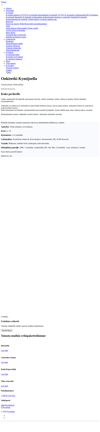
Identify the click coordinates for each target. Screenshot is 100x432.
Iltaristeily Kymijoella (23, 17)
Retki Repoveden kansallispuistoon (33, 24)
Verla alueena (11, 28)
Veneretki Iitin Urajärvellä (16, 35)
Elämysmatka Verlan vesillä (27, 28)
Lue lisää (4, 350)
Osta (8, 72)
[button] (8, 72)
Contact (9, 70)
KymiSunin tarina (13, 55)
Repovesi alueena (12, 24)
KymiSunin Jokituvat (14, 59)
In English (10, 66)
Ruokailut (9, 41)
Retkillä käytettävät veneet (16, 37)
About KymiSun (12, 68)
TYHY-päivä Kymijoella (15, 30)
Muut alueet (10, 33)
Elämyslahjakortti (12, 50)
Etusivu (9, 8)
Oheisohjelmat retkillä (14, 44)
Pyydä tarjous (7, 330)
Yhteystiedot (11, 63)
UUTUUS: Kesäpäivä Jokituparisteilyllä (73, 15)
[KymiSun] (3, 2)
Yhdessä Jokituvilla (13, 48)
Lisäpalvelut (10, 39)
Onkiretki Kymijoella (78, 17)
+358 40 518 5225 (8, 396)
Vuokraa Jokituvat (13, 46)
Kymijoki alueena (13, 15)
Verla (8, 26)
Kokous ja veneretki (62, 17)
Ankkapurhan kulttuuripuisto (43, 17)
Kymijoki (9, 13)
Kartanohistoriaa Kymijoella (17, 19)
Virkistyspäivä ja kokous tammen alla (42, 19)
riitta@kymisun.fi (7, 405)
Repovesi (9, 22)
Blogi (8, 61)
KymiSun (9, 52)
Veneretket (10, 11)
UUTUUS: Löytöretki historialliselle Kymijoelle (38, 15)
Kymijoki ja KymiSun (14, 57)
